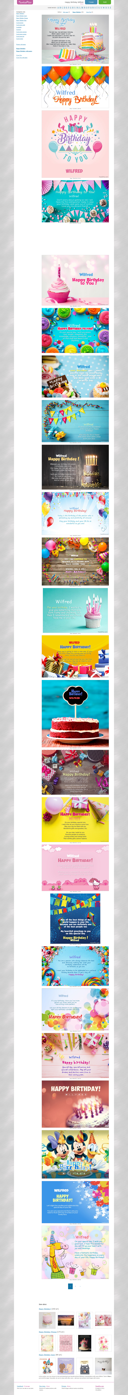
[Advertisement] (75, 239)
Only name (65, 12)
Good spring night (20, 25)
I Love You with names (21, 57)
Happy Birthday (21, 48)
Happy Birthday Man (21, 20)
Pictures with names (21, 44)
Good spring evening (21, 34)
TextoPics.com (99, 1386)
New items (42, 1386)
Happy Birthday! (20, 13)
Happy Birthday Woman (22, 18)
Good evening (19, 38)
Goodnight (18, 27)
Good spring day (20, 36)
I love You (88, 12)
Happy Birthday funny (21, 16)
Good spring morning (21, 32)
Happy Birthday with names (24, 51)
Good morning (19, 22)
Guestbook (20, 1386)
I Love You (19, 55)
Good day (18, 29)
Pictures (64, 1386)
